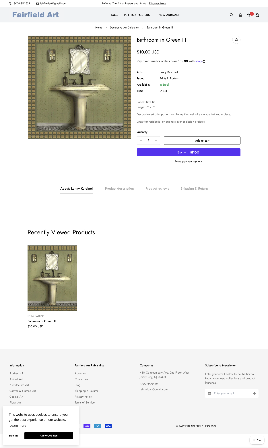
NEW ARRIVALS (168, 15)
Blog (77, 385)
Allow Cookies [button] (49, 435)
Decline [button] (13, 435)
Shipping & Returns (86, 391)
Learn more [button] (17, 425)
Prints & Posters (169, 78)
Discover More (157, 3)
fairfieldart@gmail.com (154, 389)
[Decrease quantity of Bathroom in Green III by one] (141, 140)
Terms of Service (85, 402)
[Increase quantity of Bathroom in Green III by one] (156, 140)
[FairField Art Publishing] (36, 14)
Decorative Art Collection (124, 28)
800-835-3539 (149, 384)
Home (98, 28)
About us (80, 373)
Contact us (81, 379)
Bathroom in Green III (42, 321)
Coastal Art (16, 397)
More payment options (188, 161)
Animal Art (16, 379)
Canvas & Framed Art (22, 391)
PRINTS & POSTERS (137, 15)
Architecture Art (19, 385)
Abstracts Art (17, 373)
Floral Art (15, 402)
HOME (114, 15)
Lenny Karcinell (169, 72)
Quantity (142, 132)
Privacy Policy (83, 397)
